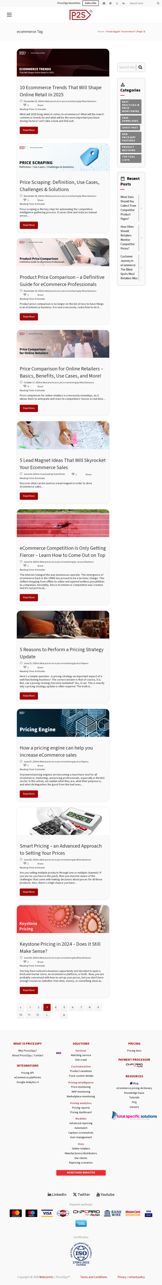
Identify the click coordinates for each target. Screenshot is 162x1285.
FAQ (134, 1102)
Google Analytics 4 (28, 1082)
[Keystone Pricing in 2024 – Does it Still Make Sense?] (63, 919)
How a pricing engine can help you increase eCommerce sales (56, 751)
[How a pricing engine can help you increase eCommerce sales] (63, 723)
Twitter (83, 1194)
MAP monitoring (81, 1092)
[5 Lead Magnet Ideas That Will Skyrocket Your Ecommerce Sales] (63, 435)
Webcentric (46, 1277)
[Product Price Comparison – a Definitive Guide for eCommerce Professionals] (63, 252)
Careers (134, 1107)
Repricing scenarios (81, 1163)
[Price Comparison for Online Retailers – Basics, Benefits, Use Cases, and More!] (63, 344)
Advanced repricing (80, 1123)
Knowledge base (134, 1093)
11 (29, 1014)
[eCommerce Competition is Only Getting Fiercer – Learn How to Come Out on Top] (63, 523)
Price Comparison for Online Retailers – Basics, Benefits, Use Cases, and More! (61, 372)
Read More (29, 130)
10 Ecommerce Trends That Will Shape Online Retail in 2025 (61, 91)
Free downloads (130, 119)
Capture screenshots (80, 1133)
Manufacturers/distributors (81, 1153)
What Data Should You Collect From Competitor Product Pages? (128, 208)
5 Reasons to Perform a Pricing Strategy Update (62, 653)
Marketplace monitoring (81, 1096)
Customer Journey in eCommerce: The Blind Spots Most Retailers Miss (129, 267)
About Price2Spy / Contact (27, 1055)
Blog (135, 1083)
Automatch (80, 1128)
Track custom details (81, 1076)
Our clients (80, 1158)
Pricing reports (81, 1108)
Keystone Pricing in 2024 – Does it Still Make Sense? (60, 947)
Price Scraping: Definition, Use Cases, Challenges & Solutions (59, 186)
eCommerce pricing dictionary (134, 1088)
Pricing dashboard (81, 1112)
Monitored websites (81, 1172)
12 (37, 1014)
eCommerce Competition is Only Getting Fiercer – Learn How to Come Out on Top (63, 551)
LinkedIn (58, 1194)
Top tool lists (128, 158)
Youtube (107, 1194)
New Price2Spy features (129, 137)
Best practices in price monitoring (62, 101)
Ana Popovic (82, 663)
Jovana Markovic (85, 562)
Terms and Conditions (93, 1277)
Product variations (81, 1071)
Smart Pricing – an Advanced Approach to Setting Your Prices (61, 849)
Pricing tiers (134, 1051)
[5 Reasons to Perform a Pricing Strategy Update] (63, 625)
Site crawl (81, 1060)
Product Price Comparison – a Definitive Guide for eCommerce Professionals (62, 280)
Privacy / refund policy (131, 1277)
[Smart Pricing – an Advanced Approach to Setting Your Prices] (63, 821)
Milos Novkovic (89, 101)
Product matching (129, 148)
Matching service (81, 1055)
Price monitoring (81, 1087)
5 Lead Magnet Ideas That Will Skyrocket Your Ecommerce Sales (63, 464)
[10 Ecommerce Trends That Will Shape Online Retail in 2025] (63, 62)
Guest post (45, 474)
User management (81, 1137)
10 (20, 1014)
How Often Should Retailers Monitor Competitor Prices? (128, 238)
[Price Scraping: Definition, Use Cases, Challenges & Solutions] (63, 157)
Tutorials (134, 1097)
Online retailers (81, 1148)
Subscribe (90, 3)
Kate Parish (59, 474)
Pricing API (27, 1073)
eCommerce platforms (27, 1077)
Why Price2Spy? (27, 1051)
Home (101, 31)
